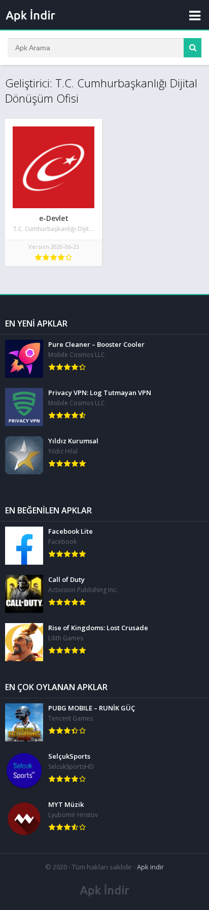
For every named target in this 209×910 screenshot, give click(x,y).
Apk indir (150, 866)
